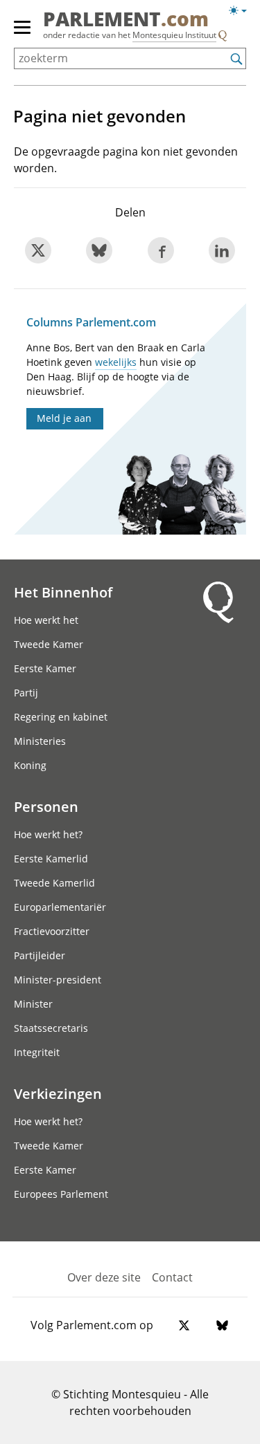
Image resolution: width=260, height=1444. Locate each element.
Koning (30, 765)
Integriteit (37, 1052)
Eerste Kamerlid (51, 858)
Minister (33, 1003)
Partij (26, 692)
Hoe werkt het (46, 620)
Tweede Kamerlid (54, 882)
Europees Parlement (61, 1194)
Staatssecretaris (51, 1028)
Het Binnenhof (63, 592)
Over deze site (104, 1277)
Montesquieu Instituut (174, 35)
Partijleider (39, 955)
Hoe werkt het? (48, 834)
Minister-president (57, 979)
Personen (46, 806)
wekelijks (116, 362)
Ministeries (40, 741)
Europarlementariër (60, 907)
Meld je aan (64, 418)
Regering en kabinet (60, 716)
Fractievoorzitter (51, 931)
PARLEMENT (126, 20)
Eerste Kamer (45, 668)
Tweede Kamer (48, 644)
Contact (172, 1277)
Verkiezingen (58, 1093)
